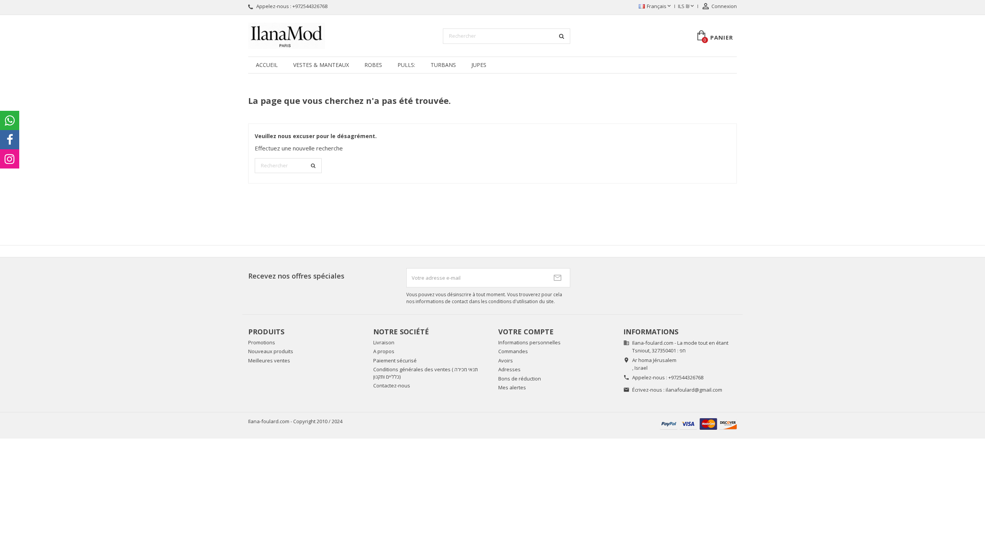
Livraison (383, 342)
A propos (383, 351)
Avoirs (505, 360)
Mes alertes (512, 387)
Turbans (443, 64)
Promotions (261, 342)
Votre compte (526, 331)
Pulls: (406, 64)
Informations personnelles (529, 342)
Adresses (509, 369)
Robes (373, 64)
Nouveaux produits (270, 351)
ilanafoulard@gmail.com (694, 389)
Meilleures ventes (269, 360)
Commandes (513, 351)
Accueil (267, 64)
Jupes (478, 64)
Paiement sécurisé (395, 360)
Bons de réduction (519, 378)
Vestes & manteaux (321, 64)
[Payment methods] (698, 423)
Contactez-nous (391, 385)
